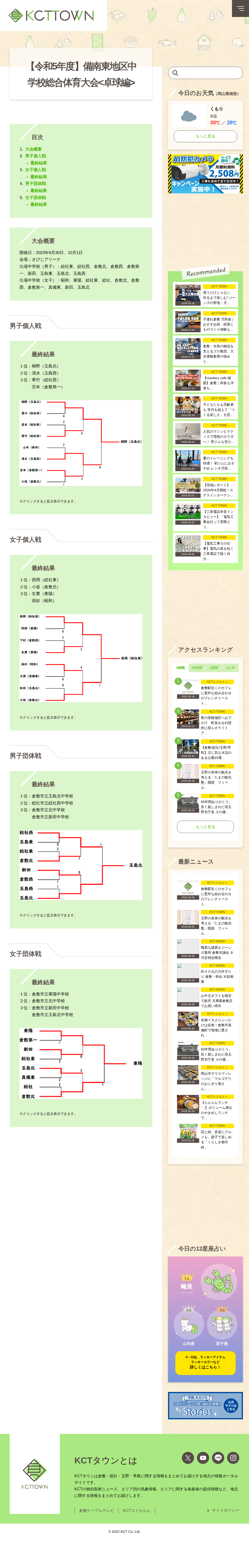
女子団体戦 (35, 197)
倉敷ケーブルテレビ (96, 1511)
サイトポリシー (225, 1510)
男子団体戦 (35, 183)
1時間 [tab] (180, 668)
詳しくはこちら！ (205, 1362)
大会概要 (33, 149)
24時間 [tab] (197, 668)
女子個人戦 (35, 169)
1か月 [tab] (230, 668)
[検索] (175, 72)
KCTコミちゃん (137, 1511)
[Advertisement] (205, 228)
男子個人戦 (35, 156)
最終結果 (38, 163)
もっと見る (205, 136)
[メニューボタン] (240, 8)
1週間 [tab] (213, 668)
